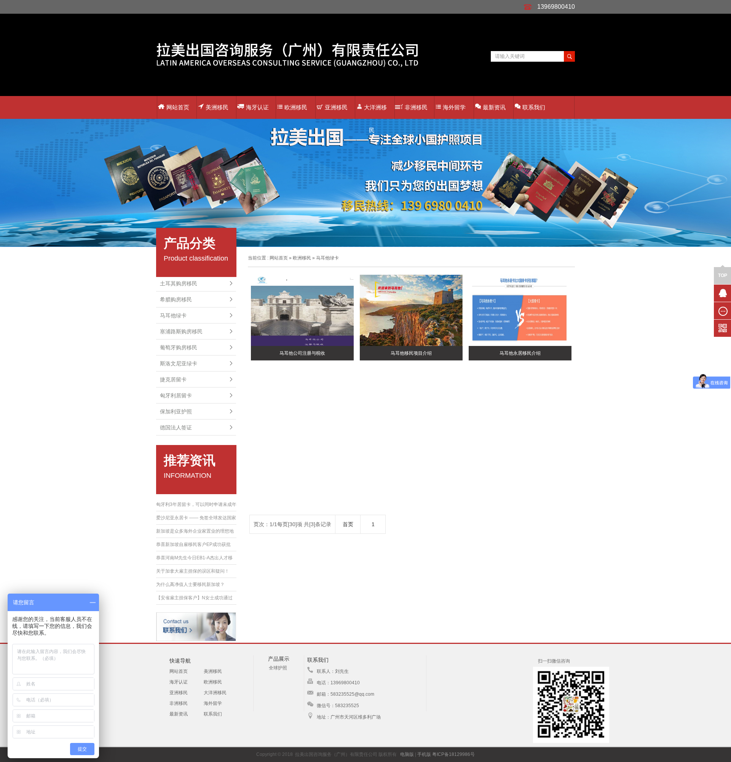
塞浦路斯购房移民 (181, 331)
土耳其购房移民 (178, 283)
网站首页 (177, 107)
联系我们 (533, 107)
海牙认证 (257, 107)
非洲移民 (416, 107)
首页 (348, 524)
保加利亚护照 (176, 411)
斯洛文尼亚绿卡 (178, 363)
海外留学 (454, 107)
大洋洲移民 (375, 111)
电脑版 (407, 754)
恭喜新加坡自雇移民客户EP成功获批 (193, 544)
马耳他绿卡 (173, 315)
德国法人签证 (176, 427)
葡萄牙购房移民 (178, 347)
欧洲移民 (295, 107)
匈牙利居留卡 (176, 395)
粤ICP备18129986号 (453, 754)
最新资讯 (494, 107)
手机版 (424, 754)
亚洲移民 (336, 107)
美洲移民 (217, 107)
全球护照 (278, 668)
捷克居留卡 (173, 379)
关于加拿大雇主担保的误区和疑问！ (192, 571)
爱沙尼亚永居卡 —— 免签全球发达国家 (196, 517)
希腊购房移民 (176, 299)
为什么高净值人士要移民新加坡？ (190, 584)
